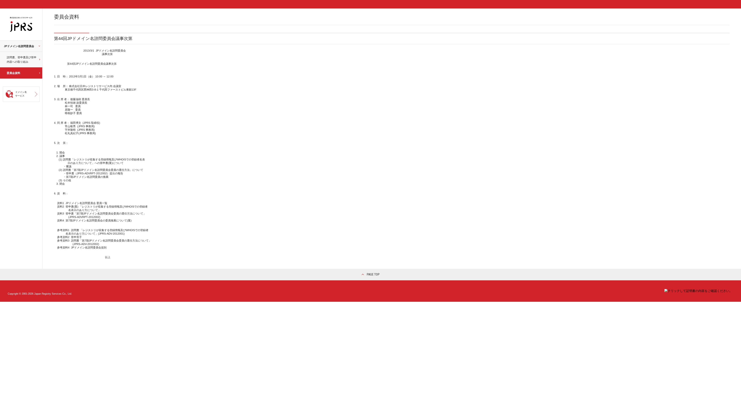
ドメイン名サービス (21, 94)
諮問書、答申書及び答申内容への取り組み (21, 59)
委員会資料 (13, 73)
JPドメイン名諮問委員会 (19, 46)
